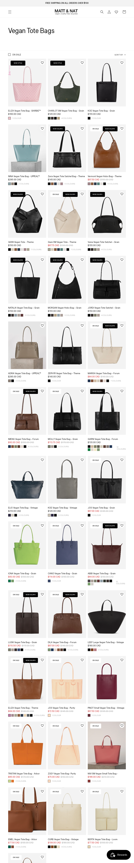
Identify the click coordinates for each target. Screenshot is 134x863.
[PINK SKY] (9, 118)
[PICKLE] (98, 446)
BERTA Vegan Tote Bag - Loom (102, 839)
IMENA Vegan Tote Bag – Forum (23, 439)
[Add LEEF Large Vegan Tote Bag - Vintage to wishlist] (122, 594)
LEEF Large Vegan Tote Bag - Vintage (106, 642)
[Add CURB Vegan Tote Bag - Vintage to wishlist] (82, 791)
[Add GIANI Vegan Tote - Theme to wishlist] (42, 194)
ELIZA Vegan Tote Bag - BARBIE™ (24, 111)
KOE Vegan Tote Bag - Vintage (62, 508)
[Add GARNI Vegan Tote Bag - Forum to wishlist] (122, 391)
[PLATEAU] (98, 249)
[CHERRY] (22, 315)
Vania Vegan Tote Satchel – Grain (103, 242)
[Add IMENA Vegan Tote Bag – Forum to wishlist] (42, 391)
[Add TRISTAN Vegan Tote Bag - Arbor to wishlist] (42, 725)
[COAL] (89, 581)
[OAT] (92, 584)
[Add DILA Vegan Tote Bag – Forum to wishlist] (82, 594)
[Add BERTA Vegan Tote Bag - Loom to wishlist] (122, 791)
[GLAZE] (58, 183)
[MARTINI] (9, 781)
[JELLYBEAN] (98, 183)
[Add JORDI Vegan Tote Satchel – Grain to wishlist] (122, 259)
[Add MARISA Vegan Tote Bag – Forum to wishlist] (122, 325)
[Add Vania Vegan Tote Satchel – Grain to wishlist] (122, 194)
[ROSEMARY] (49, 118)
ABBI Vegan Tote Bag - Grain (102, 573)
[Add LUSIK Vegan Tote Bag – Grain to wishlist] (42, 594)
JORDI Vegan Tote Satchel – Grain (104, 308)
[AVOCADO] (9, 581)
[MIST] (12, 515)
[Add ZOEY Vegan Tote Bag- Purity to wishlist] (82, 725)
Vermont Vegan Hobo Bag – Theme (105, 176)
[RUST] (52, 183)
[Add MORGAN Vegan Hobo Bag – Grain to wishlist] (82, 259)
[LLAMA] (98, 381)
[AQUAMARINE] (15, 315)
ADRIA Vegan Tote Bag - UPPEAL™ (24, 373)
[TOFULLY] (12, 249)
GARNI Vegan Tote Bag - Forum (103, 439)
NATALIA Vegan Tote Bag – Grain (24, 308)
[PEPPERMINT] (12, 581)
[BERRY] (95, 649)
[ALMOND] (58, 118)
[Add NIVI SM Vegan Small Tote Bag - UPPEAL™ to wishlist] (122, 725)
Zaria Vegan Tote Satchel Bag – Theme (66, 176)
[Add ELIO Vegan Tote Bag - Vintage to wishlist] (42, 459)
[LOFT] (89, 449)
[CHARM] (89, 781)
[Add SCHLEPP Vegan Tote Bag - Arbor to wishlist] (42, 857)
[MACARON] (61, 183)
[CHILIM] (92, 649)
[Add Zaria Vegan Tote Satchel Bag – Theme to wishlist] (82, 128)
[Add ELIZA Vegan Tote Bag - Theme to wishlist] (42, 660)
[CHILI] (52, 847)
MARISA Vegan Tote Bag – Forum (104, 373)
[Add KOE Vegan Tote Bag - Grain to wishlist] (122, 62)
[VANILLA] (58, 847)
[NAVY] (89, 381)
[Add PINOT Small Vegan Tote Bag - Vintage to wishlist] (122, 660)
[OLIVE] (55, 847)
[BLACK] (55, 118)
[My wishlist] (116, 12)
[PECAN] (12, 847)
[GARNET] (89, 715)
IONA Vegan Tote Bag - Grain (22, 573)
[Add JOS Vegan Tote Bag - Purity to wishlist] (82, 660)
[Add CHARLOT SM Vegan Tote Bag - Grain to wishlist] (82, 62)
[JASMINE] (95, 449)
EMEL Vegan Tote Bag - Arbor (22, 839)
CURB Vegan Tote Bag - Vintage (63, 839)
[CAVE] (107, 446)
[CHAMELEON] (98, 449)
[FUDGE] (52, 118)
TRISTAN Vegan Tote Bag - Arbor (24, 774)
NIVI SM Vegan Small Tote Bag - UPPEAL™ (103, 775)
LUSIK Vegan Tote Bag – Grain (22, 642)
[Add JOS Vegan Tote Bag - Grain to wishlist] (122, 459)
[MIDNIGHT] (9, 515)
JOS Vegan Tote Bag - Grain (101, 508)
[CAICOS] (9, 183)
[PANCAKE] (25, 715)
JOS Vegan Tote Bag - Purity (61, 708)
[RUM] (92, 381)
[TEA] (28, 249)
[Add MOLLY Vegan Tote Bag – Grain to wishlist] (82, 391)
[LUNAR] (55, 183)
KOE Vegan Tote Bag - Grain (101, 111)
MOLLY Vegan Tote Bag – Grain (63, 439)
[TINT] (28, 715)
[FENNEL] (15, 446)
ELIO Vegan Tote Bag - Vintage (23, 508)
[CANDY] (9, 715)
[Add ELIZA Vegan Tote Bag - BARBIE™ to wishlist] (42, 62)
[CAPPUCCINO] (12, 183)
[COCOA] (101, 381)
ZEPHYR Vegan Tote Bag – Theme (64, 373)
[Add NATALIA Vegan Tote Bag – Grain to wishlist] (42, 259)
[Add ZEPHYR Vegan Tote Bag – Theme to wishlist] (82, 325)
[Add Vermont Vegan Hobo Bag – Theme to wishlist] (122, 128)
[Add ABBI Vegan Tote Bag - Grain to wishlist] (122, 525)
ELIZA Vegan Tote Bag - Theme (23, 708)
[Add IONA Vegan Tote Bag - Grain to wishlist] (42, 525)
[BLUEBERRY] (49, 581)
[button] (102, 12)
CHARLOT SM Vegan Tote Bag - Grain (66, 111)
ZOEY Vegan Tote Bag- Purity (62, 774)
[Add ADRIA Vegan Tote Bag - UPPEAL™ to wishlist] (42, 325)
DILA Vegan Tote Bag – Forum (62, 642)
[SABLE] (95, 381)
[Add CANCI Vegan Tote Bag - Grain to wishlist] (82, 525)
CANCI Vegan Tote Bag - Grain (62, 573)
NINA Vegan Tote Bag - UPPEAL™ (24, 176)
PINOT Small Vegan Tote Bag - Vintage (106, 708)
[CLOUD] (104, 381)
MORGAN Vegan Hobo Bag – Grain (64, 308)
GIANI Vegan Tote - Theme (21, 242)
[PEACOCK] (9, 847)
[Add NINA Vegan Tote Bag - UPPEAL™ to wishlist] (42, 128)
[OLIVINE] (95, 249)
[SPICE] (12, 781)
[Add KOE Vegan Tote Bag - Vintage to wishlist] (82, 459)
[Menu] (9, 12)
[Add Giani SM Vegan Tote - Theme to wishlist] (82, 194)
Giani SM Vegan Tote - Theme (62, 242)
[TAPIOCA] (89, 847)
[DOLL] (49, 715)
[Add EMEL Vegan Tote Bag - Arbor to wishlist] (42, 791)
